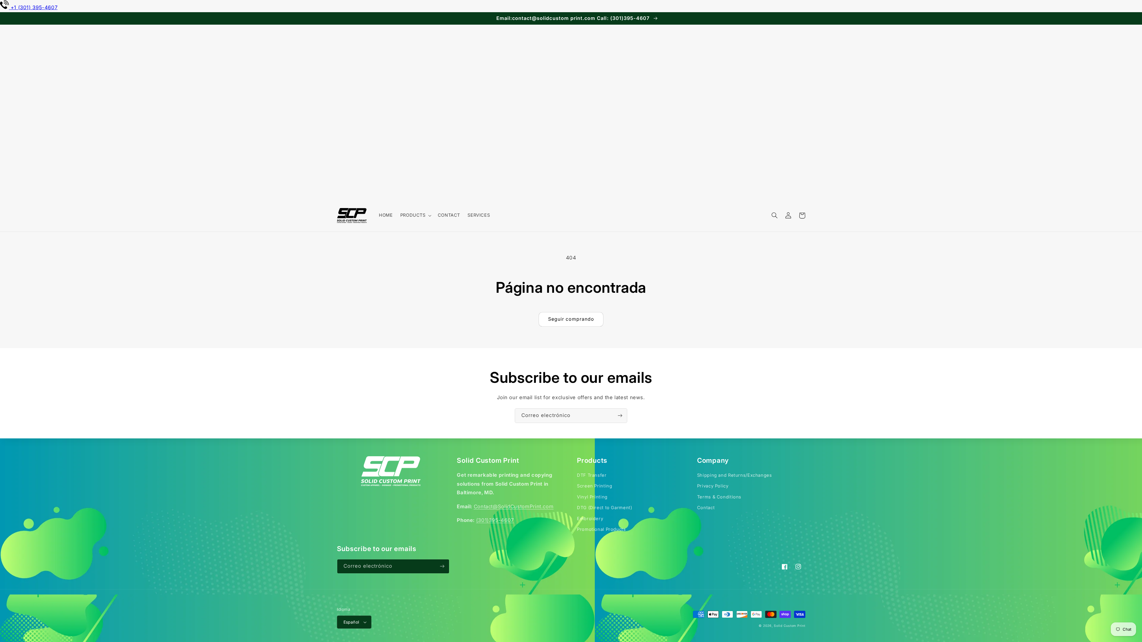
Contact (706, 507)
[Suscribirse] (620, 415)
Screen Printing (594, 486)
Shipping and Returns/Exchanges (734, 475)
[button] (415, 215)
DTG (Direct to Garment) (604, 507)
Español (351, 622)
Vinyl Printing (592, 497)
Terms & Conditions (719, 497)
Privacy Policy (713, 486)
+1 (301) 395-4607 (34, 7)
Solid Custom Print (789, 626)
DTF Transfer (592, 475)
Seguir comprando (571, 319)
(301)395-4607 (495, 520)
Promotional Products (601, 529)
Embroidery (590, 518)
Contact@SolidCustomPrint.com (514, 506)
